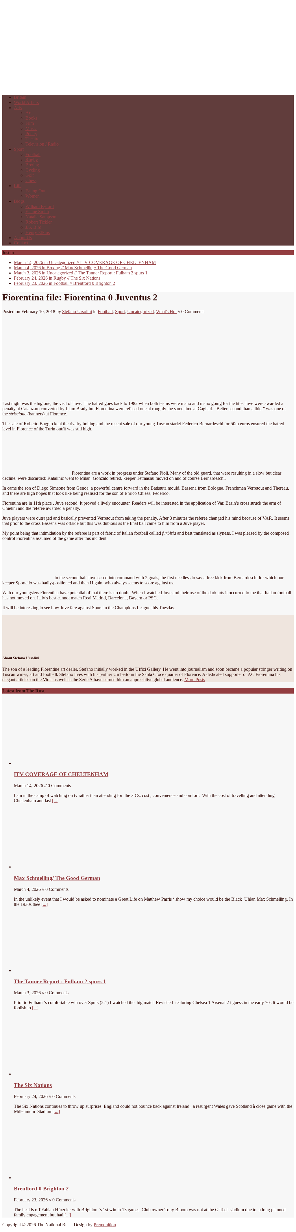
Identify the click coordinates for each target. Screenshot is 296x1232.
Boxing (32, 164)
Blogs (19, 201)
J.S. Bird (33, 227)
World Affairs (26, 102)
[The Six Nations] (57, 1073)
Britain (20, 97)
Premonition (105, 1224)
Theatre (32, 138)
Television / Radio (42, 144)
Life (17, 185)
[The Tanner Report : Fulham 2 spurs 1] (41, 970)
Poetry (31, 133)
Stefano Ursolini (77, 311)
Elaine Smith (37, 211)
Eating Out (35, 190)
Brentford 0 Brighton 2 (64, 283)
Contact (21, 242)
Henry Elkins (37, 232)
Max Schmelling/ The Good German (73, 267)
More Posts (194, 679)
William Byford (39, 206)
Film (29, 123)
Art (28, 112)
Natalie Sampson (40, 216)
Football (32, 154)
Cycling (32, 170)
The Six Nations (57, 278)
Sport (19, 149)
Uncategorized (140, 311)
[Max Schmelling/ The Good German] (46, 866)
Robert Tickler (38, 222)
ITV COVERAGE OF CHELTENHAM (85, 262)
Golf (29, 175)
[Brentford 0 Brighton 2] (57, 1177)
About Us (23, 237)
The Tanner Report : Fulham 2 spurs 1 (80, 272)
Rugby (31, 159)
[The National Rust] (89, 87)
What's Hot (166, 311)
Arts (18, 107)
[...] (55, 800)
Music (31, 128)
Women (32, 196)
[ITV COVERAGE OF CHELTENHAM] (57, 763)
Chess (30, 180)
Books (31, 118)
